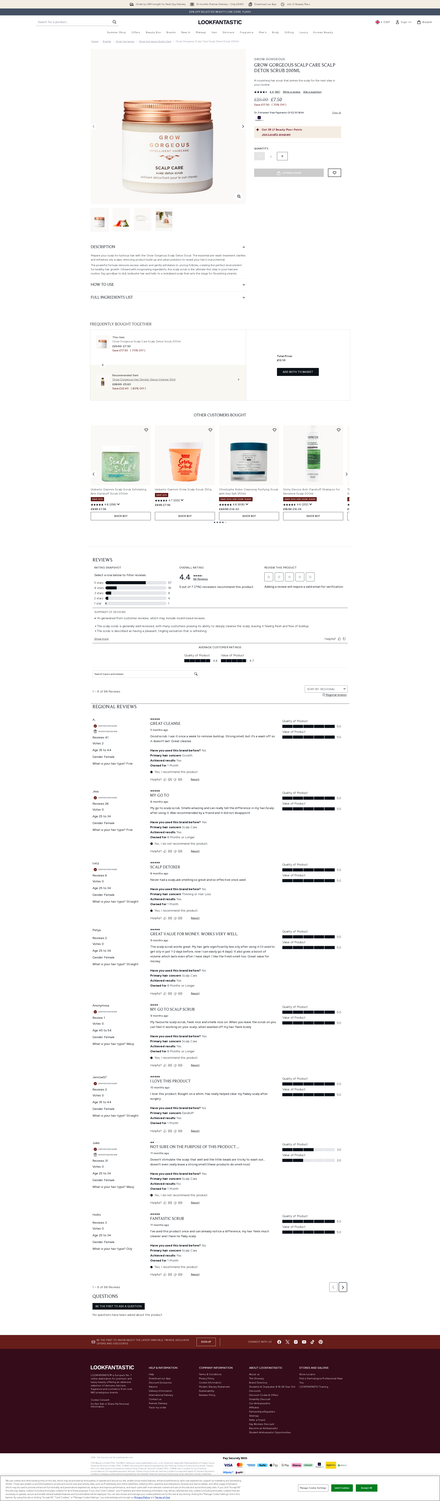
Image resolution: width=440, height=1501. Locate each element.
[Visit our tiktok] (312, 1342)
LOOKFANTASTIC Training (313, 1386)
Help (151, 1374)
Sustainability (206, 1390)
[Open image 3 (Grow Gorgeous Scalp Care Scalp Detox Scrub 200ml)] (142, 219)
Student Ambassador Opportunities (270, 1432)
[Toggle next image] (243, 126)
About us (254, 1374)
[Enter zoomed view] (239, 196)
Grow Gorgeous (125, 41)
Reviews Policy (207, 1395)
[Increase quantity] (282, 156)
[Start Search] (114, 22)
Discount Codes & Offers (263, 1395)
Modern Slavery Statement (214, 1386)
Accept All (366, 1488)
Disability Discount (260, 1399)
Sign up (206, 1341)
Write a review (291, 92)
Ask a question (312, 92)
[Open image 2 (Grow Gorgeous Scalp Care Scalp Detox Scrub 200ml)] (121, 219)
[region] (220, 1488)
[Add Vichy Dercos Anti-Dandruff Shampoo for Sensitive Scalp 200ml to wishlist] (339, 430)
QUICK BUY (121, 516)
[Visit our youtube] (304, 1342)
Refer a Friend (257, 1420)
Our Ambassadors (259, 1403)
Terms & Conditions (210, 1374)
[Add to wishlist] (334, 173)
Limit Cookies (342, 1488)
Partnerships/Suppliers (262, 1411)
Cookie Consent (100, 1400)
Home (95, 41)
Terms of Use (162, 1497)
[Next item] (346, 474)
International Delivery (161, 1395)
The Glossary (256, 1378)
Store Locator (307, 1374)
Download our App (160, 1378)
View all (336, 112)
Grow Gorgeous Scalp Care (155, 41)
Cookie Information (210, 1382)
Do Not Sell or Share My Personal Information (110, 1405)
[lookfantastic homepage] (220, 22)
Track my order (157, 1407)
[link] (403, 22)
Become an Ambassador (263, 1428)
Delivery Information (160, 1390)
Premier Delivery (158, 1403)
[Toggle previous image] (93, 126)
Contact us (155, 1399)
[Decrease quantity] (259, 156)
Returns (153, 1386)
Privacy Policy (206, 1378)
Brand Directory (258, 1382)
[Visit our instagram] (296, 1342)
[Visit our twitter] (287, 1342)
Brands (107, 41)
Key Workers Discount (261, 1424)
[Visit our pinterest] (321, 1342)
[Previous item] (93, 474)
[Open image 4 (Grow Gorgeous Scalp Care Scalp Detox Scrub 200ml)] (164, 219)
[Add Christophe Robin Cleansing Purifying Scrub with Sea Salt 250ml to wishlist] (274, 430)
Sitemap (254, 1415)
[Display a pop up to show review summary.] (118, 504)
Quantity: (261, 148)
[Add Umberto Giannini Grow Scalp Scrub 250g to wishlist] (210, 430)
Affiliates (254, 1407)
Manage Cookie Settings (313, 1488)
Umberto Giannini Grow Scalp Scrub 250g (183, 489)
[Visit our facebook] (279, 1342)
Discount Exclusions (160, 1382)
